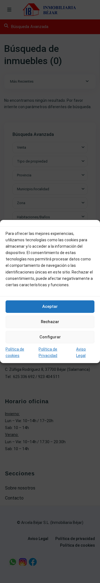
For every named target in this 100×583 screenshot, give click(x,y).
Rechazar (50, 321)
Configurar (50, 336)
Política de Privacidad (48, 352)
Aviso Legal (81, 352)
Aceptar (50, 306)
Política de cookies (15, 352)
